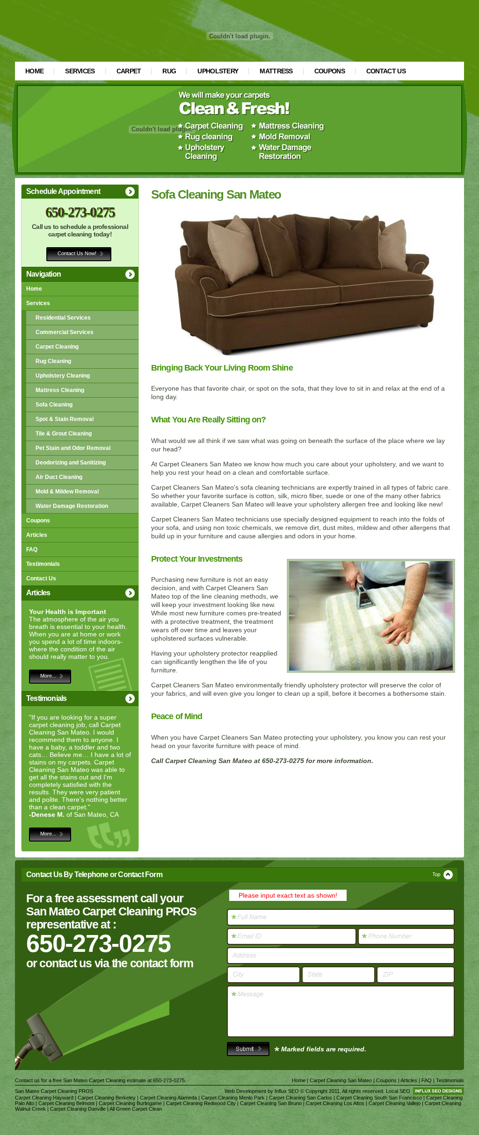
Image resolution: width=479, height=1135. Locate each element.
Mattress (276, 71)
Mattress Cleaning (60, 390)
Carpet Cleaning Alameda (168, 1097)
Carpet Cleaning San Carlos (300, 1097)
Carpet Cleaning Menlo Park (233, 1097)
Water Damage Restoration (72, 506)
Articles (36, 535)
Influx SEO (287, 1091)
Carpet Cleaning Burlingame (130, 1103)
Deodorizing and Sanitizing (71, 462)
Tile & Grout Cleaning (64, 433)
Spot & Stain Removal (65, 419)
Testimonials (43, 564)
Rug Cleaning (53, 361)
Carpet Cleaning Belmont (66, 1103)
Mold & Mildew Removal (67, 491)
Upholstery (217, 71)
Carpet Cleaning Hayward (44, 1097)
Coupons (329, 71)
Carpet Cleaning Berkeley (107, 1097)
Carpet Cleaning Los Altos (335, 1103)
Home (34, 71)
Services (79, 71)
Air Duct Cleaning (59, 477)
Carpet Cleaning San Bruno (271, 1103)
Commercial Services (65, 332)
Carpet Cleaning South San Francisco (379, 1097)
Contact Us (386, 71)
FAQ (31, 549)
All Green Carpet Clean (135, 1109)
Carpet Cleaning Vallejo (395, 1103)
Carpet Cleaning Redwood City (201, 1103)
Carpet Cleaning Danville (78, 1109)
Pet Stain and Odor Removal (73, 448)
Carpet (128, 71)
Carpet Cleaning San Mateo (341, 1080)
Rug (169, 71)
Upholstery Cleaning (63, 375)
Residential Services (63, 317)
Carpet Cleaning (57, 346)
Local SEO (398, 1091)
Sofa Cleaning (54, 404)
